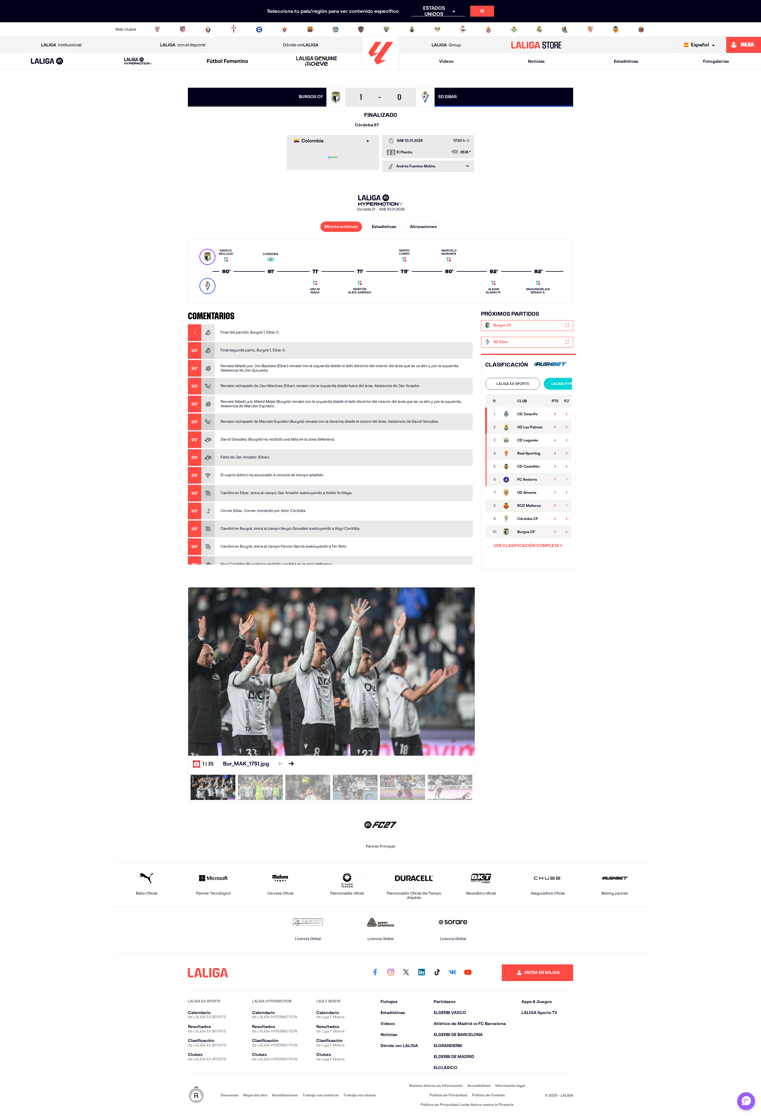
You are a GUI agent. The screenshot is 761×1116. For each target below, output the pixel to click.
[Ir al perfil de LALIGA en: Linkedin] (421, 972)
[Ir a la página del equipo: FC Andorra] (507, 479)
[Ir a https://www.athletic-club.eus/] (157, 29)
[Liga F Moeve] (227, 61)
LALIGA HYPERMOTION (571, 384)
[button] (47, 61)
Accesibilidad (478, 1085)
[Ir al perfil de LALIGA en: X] (406, 972)
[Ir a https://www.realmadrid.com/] (539, 29)
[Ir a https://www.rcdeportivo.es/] (462, 29)
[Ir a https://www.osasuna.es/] (208, 29)
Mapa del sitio (255, 1095)
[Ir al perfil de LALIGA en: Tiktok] (437, 972)
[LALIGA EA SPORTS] (47, 61)
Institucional (61, 45)
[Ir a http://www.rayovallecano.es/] (437, 29)
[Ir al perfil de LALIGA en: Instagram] (390, 972)
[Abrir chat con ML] (746, 1101)
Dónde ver (300, 45)
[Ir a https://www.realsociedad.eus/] (564, 29)
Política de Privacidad (448, 1095)
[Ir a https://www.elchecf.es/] (284, 29)
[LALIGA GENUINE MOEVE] (317, 61)
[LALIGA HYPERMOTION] (138, 61)
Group (446, 45)
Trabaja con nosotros (321, 1095)
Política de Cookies (488, 1095)
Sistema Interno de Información (436, 1085)
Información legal (510, 1085)
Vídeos (446, 61)
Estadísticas (626, 61)
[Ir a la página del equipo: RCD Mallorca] (507, 505)
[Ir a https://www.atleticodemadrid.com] (182, 29)
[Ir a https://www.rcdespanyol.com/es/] (488, 29)
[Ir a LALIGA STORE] (536, 45)
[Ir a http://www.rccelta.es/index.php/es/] (233, 29)
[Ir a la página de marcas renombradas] (196, 1095)
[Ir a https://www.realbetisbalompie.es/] (514, 29)
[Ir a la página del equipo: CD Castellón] (507, 466)
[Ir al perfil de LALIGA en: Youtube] (468, 972)
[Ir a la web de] (550, 365)
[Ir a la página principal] (380, 67)
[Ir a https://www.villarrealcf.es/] (641, 29)
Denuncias (229, 1095)
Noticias (536, 61)
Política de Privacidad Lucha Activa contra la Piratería (467, 1104)
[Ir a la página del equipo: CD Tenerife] (507, 414)
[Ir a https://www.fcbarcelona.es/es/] (310, 29)
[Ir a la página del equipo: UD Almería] (507, 492)
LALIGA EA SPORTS (512, 384)
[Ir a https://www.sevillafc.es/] (590, 29)
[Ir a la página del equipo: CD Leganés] (507, 440)
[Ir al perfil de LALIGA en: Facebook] (375, 972)
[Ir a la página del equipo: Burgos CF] (507, 531)
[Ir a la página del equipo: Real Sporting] (507, 453)
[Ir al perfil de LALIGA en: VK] (452, 972)
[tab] (512, 384)
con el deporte (182, 45)
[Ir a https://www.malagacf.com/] (386, 29)
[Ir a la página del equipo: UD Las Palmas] (507, 427)
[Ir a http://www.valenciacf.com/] (615, 29)
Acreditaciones (285, 1095)
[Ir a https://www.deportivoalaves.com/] (259, 29)
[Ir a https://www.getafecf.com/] (335, 29)
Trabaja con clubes (359, 1095)
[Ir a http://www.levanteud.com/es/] (360, 29)
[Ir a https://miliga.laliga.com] (743, 45)
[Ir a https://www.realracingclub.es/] (412, 29)
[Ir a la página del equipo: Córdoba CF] (507, 518)
